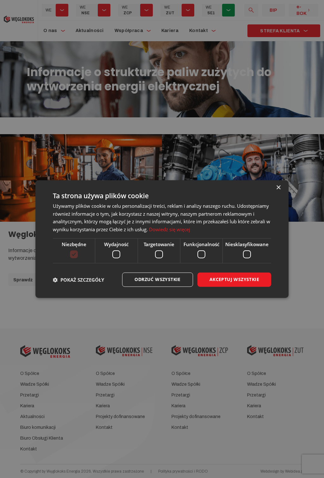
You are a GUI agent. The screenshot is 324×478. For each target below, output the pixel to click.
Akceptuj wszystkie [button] (234, 280)
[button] (78, 280)
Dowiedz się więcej (169, 229)
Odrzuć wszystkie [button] (157, 280)
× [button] (278, 187)
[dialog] (162, 239)
